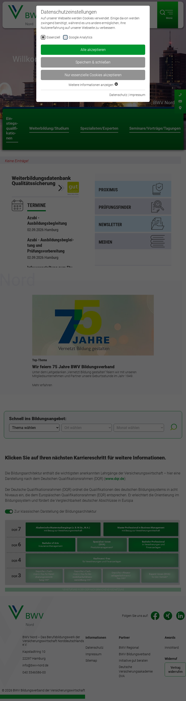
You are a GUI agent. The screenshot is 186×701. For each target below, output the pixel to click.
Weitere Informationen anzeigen (91, 85)
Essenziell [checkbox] (53, 37)
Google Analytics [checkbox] (80, 37)
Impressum (137, 95)
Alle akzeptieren (93, 50)
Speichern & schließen (93, 62)
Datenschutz (118, 95)
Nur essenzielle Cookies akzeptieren (93, 75)
